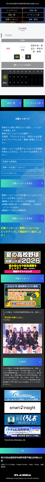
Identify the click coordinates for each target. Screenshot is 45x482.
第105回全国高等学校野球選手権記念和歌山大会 (22, 4)
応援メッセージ (12, 19)
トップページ (11, 10)
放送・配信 (33, 19)
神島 (8, 49)
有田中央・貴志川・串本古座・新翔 (37, 48)
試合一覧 (33, 10)
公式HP (22, 362)
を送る (22, 183)
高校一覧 (11, 15)
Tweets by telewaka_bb (14, 440)
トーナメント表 (33, 15)
